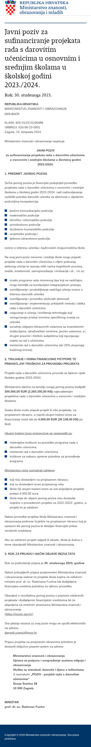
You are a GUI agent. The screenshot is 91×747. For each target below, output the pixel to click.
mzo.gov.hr (12, 113)
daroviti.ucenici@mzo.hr (21, 632)
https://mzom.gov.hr (19, 614)
